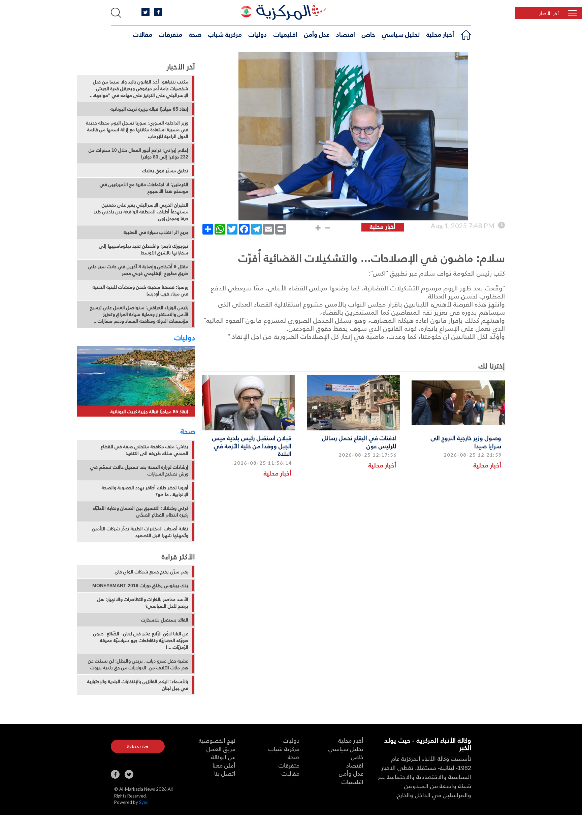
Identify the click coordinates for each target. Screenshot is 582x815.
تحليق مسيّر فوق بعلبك (165, 170)
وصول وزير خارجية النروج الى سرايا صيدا (466, 441)
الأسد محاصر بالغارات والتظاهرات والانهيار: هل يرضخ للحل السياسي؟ (142, 602)
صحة (195, 34)
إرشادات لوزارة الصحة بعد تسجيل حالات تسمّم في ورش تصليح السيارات (139, 470)
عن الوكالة (223, 757)
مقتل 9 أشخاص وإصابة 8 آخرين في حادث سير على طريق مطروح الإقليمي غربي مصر (138, 270)
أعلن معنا (224, 765)
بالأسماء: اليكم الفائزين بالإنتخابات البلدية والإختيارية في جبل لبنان (137, 685)
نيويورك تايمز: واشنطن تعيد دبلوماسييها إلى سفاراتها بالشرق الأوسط (143, 249)
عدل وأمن (316, 34)
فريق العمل (220, 748)
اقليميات (285, 34)
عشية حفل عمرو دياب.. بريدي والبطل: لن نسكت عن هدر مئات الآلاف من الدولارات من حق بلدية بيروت (138, 664)
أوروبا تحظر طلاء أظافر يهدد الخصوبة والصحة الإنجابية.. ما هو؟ (145, 491)
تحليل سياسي (401, 34)
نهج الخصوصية (217, 740)
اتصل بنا (224, 773)
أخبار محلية (440, 34)
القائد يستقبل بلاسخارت (164, 619)
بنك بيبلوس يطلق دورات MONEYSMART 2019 (140, 585)
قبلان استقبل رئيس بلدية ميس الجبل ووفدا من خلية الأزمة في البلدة (251, 445)
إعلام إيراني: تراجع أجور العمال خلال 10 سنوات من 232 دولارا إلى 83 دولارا (138, 153)
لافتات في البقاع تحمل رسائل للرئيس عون (359, 441)
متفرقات (170, 34)
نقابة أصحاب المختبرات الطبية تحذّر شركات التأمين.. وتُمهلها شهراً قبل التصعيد (138, 532)
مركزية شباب (225, 34)
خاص (368, 34)
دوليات (258, 34)
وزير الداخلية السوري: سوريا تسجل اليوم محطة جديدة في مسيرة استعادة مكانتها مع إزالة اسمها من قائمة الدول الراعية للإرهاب (137, 129)
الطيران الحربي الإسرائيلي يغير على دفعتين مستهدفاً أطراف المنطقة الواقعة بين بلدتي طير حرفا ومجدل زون (141, 212)
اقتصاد (345, 34)
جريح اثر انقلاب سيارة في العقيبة (156, 232)
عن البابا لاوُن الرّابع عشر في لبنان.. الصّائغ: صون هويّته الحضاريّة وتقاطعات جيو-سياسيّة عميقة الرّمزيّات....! (140, 640)
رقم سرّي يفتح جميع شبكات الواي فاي (151, 571)
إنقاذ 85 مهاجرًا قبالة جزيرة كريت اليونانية (149, 109)
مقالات (142, 34)
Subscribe (138, 746)
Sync (143, 802)
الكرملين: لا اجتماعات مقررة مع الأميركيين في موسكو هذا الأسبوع (144, 187)
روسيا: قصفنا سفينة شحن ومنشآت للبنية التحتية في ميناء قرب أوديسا (140, 290)
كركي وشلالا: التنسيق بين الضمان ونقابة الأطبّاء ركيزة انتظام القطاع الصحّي (140, 511)
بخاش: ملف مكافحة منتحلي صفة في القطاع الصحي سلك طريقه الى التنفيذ (144, 450)
